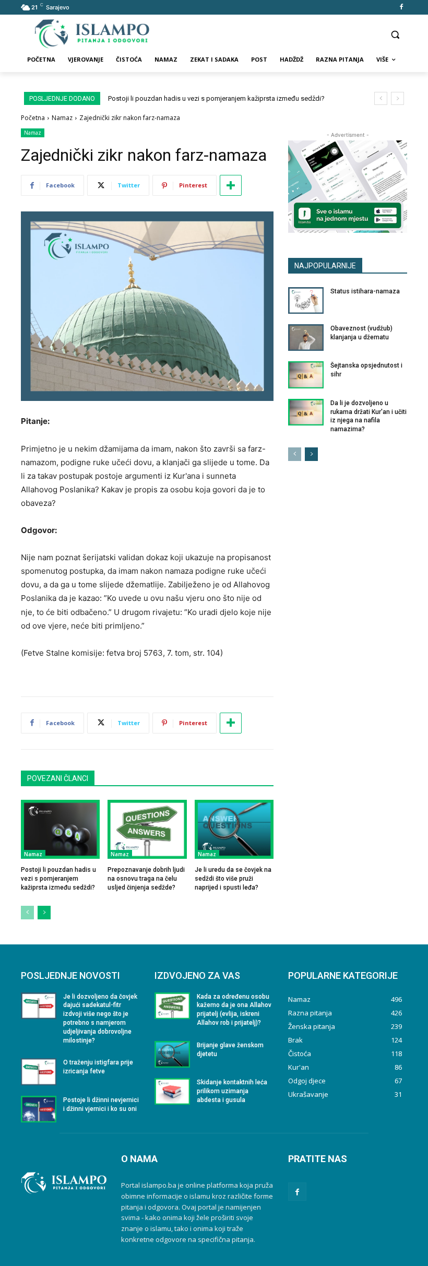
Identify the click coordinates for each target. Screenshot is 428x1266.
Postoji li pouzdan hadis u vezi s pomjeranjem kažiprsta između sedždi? (216, 98)
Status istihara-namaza (365, 291)
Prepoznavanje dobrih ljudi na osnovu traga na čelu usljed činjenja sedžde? (146, 878)
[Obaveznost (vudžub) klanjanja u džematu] (306, 337)
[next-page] (44, 912)
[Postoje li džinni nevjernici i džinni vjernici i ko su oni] (38, 1109)
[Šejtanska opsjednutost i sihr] (306, 374)
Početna (33, 117)
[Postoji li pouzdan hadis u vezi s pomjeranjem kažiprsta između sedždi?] (60, 829)
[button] (395, 34)
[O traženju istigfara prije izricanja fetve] (38, 1071)
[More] (231, 185)
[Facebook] (401, 8)
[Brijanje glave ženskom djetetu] (172, 1054)
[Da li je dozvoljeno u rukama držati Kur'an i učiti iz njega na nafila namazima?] (306, 412)
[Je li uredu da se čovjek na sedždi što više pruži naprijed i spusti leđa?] (234, 829)
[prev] (380, 98)
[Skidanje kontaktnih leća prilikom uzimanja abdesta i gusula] (172, 1091)
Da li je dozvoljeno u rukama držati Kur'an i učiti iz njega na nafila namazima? (368, 416)
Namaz (62, 117)
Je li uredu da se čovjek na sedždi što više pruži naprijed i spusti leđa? (233, 878)
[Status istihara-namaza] (306, 300)
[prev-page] (27, 912)
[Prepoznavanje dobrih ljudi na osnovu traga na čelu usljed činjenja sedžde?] (147, 829)
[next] (397, 98)
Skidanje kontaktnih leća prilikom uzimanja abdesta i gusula (232, 1091)
